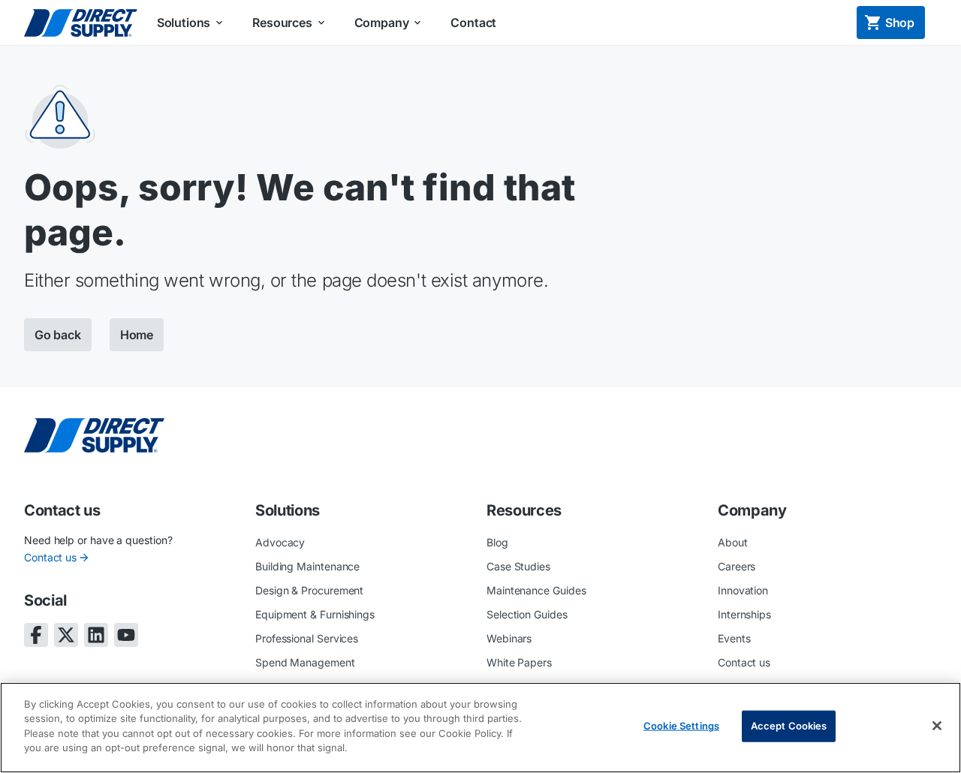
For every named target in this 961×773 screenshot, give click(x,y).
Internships (744, 614)
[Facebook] (36, 635)
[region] (480, 727)
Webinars (509, 638)
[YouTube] (126, 635)
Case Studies (518, 566)
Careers (736, 566)
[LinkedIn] (96, 635)
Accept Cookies (789, 726)
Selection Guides (527, 614)
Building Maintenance (307, 566)
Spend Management (305, 662)
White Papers (519, 662)
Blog (497, 542)
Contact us (50, 557)
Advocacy (280, 542)
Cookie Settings (681, 726)
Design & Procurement (309, 590)
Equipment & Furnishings (315, 614)
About (733, 542)
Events (734, 638)
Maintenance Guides (536, 590)
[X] (66, 635)
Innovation (743, 590)
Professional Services (306, 638)
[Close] (936, 725)
